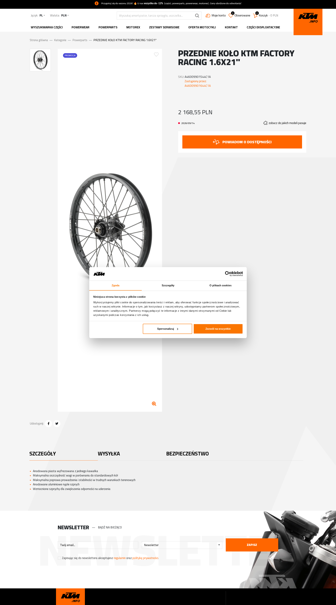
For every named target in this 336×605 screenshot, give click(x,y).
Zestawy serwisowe (164, 27)
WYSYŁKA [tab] (109, 453)
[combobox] (42, 15)
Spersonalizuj (165, 328)
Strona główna (39, 40)
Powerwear (80, 27)
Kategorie (60, 40)
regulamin (120, 558)
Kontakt (231, 27)
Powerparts (108, 27)
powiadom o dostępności (247, 142)
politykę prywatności (145, 558)
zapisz (252, 545)
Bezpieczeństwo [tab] (187, 453)
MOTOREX (133, 27)
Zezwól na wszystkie (218, 328)
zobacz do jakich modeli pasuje (287, 123)
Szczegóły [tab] (168, 285)
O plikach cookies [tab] (220, 285)
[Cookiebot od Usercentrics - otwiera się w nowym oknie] (227, 273)
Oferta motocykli (202, 27)
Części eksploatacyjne (263, 27)
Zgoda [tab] (116, 285)
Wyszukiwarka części (47, 27)
